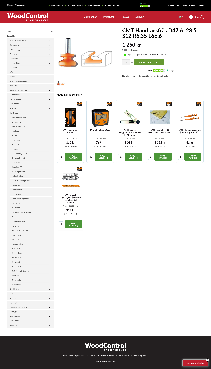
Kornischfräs (17, 190)
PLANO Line (15, 95)
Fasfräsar (15, 135)
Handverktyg (15, 63)
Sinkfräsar (16, 249)
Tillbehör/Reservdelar (18, 307)
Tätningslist (16, 280)
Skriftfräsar (16, 258)
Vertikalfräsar (15, 316)
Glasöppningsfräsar (19, 154)
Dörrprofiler (17, 122)
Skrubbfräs (16, 262)
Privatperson (20, 5)
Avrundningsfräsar (19, 117)
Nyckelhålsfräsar (18, 221)
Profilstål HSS (15, 99)
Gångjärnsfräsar (18, 167)
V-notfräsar (16, 285)
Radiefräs (15, 239)
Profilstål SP (14, 104)
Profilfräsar (16, 235)
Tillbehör (15, 276)
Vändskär (13, 325)
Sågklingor (14, 303)
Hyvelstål (13, 68)
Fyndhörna (14, 59)
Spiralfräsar (16, 267)
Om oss (184, 5)
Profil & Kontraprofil (20, 230)
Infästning (13, 72)
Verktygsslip (15, 312)
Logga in (200, 5)
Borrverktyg (14, 45)
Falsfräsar (16, 131)
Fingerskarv (16, 140)
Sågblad (13, 298)
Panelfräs (15, 226)
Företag (10, 5)
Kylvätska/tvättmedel (18, 81)
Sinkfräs (13, 108)
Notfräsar (16, 208)
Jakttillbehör (90, 17)
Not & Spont (17, 203)
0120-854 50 (112, 356)
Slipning (192, 5)
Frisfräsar (15, 145)
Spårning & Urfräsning (21, 271)
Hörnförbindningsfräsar (21, 181)
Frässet (15, 149)
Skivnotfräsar (17, 253)
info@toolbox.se (144, 356)
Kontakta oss (173, 5)
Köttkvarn (13, 86)
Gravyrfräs (16, 163)
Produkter (108, 17)
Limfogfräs (16, 194)
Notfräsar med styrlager (21, 212)
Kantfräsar (16, 185)
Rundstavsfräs (17, 244)
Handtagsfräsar (18, 172)
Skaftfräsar (14, 113)
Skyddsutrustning (16, 289)
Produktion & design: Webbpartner (105, 361)
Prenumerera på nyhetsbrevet (195, 363)
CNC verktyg (15, 50)
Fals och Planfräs (18, 126)
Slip (11, 294)
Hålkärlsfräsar (17, 176)
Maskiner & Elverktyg (18, 90)
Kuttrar (12, 77)
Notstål (15, 217)
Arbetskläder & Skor (18, 41)
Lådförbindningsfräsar (20, 199)
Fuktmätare (14, 54)
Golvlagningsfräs (19, 158)
